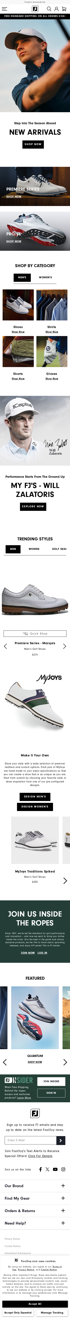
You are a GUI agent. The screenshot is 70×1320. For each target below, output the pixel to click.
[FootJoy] (35, 9)
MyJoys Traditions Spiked (35, 871)
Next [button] (63, 880)
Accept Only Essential (18, 1312)
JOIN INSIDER (51, 1081)
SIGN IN (51, 1093)
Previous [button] (6, 881)
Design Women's (35, 806)
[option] (35, 610)
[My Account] (56, 9)
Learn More (24, 1097)
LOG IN (42, 952)
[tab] (64, 9)
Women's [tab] (45, 277)
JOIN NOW (28, 952)
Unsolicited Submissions (18, 1253)
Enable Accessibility (35, 2)
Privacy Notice (26, 1269)
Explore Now (33, 506)
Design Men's (35, 796)
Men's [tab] (22, 277)
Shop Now (33, 144)
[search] (49, 9)
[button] (4, 8)
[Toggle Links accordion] (35, 1186)
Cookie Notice (49, 1269)
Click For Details (40, 1156)
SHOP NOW (13, 196)
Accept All (35, 1304)
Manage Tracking (52, 1312)
